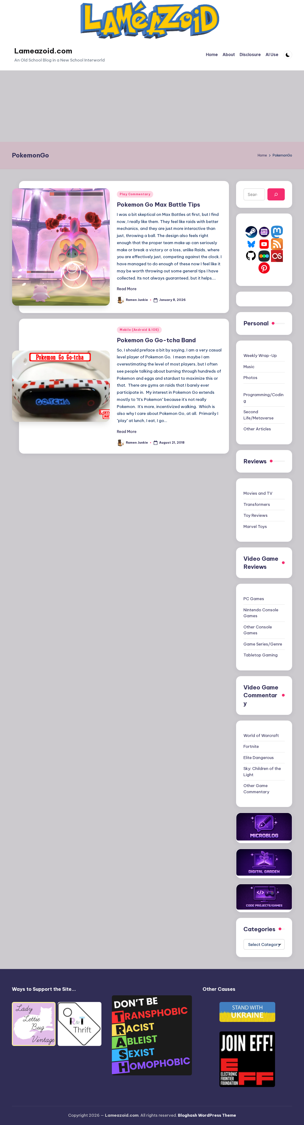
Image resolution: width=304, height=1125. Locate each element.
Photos (250, 377)
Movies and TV (257, 493)
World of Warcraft (261, 735)
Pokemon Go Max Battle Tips (158, 204)
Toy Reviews (255, 515)
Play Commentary (135, 194)
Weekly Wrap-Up (260, 355)
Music (248, 366)
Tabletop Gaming (260, 655)
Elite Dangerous (258, 757)
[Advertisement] (152, 106)
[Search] (276, 194)
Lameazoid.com (43, 50)
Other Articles (257, 429)
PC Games (253, 598)
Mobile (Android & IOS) (139, 330)
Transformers (256, 504)
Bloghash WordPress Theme (207, 1115)
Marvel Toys (255, 526)
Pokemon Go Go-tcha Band (156, 340)
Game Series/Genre (262, 644)
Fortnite (251, 746)
